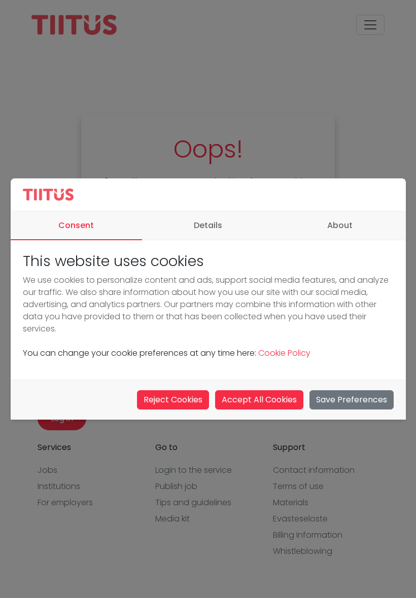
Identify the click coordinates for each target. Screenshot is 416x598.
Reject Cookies (173, 399)
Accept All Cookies (259, 399)
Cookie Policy (284, 353)
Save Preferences (351, 399)
